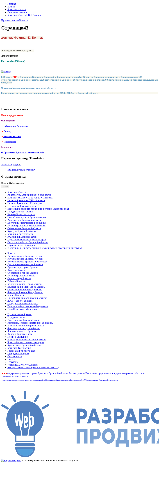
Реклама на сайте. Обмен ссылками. (84, 380)
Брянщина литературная (20, 234)
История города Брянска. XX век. (25, 258)
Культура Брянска (16, 270)
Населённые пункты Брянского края (26, 217)
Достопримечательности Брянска (25, 264)
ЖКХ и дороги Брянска (19, 300)
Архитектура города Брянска (22, 267)
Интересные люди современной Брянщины (30, 322)
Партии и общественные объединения (27, 306)
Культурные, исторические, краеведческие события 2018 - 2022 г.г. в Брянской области (49, 93)
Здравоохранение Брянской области (26, 225)
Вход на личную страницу (21, 169)
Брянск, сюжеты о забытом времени (26, 339)
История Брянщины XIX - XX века (26, 200)
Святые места (14, 356)
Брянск (11, 6)
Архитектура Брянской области (24, 220)
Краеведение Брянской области (24, 345)
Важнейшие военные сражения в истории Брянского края (38, 208)
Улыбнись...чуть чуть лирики (22, 364)
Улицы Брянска (15, 295)
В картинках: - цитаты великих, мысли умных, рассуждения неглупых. (45, 248)
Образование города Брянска (22, 272)
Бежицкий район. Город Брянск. (24, 284)
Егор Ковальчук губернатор (22, 309)
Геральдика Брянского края (21, 206)
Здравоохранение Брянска (21, 275)
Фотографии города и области (23, 328)
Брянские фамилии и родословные (25, 325)
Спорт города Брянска (19, 278)
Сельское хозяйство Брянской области (27, 242)
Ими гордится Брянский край (23, 320)
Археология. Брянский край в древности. (29, 194)
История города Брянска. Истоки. (25, 256)
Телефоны (12, 362)
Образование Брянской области (24, 228)
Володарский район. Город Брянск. (26, 286)
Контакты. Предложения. (108, 380)
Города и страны (16, 317)
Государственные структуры (22, 303)
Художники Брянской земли (22, 236)
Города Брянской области (20, 211)
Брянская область (16, 9)
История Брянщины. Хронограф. (24, 203)
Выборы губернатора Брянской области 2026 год (33, 367)
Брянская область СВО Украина (24, 15)
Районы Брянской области (21, 214)
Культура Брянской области (21, 231)
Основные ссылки (17, 12)
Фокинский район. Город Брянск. (25, 292)
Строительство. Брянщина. (21, 245)
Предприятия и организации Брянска (27, 298)
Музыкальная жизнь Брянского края (26, 239)
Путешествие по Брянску (14, 20)
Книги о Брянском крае (19, 334)
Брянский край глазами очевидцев (25, 342)
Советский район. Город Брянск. (24, 289)
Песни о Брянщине (17, 336)
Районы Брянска (16, 281)
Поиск (5, 183)
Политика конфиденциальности (57, 380)
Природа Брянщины (18, 353)
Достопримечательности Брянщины (26, 222)
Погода (11, 359)
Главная (11, 3)
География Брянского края (21, 350)
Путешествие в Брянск (19, 314)
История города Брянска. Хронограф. (27, 261)
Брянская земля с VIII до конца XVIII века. (30, 197)
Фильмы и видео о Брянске (21, 331)
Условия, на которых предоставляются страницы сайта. (23, 380)
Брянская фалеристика (19, 348)
